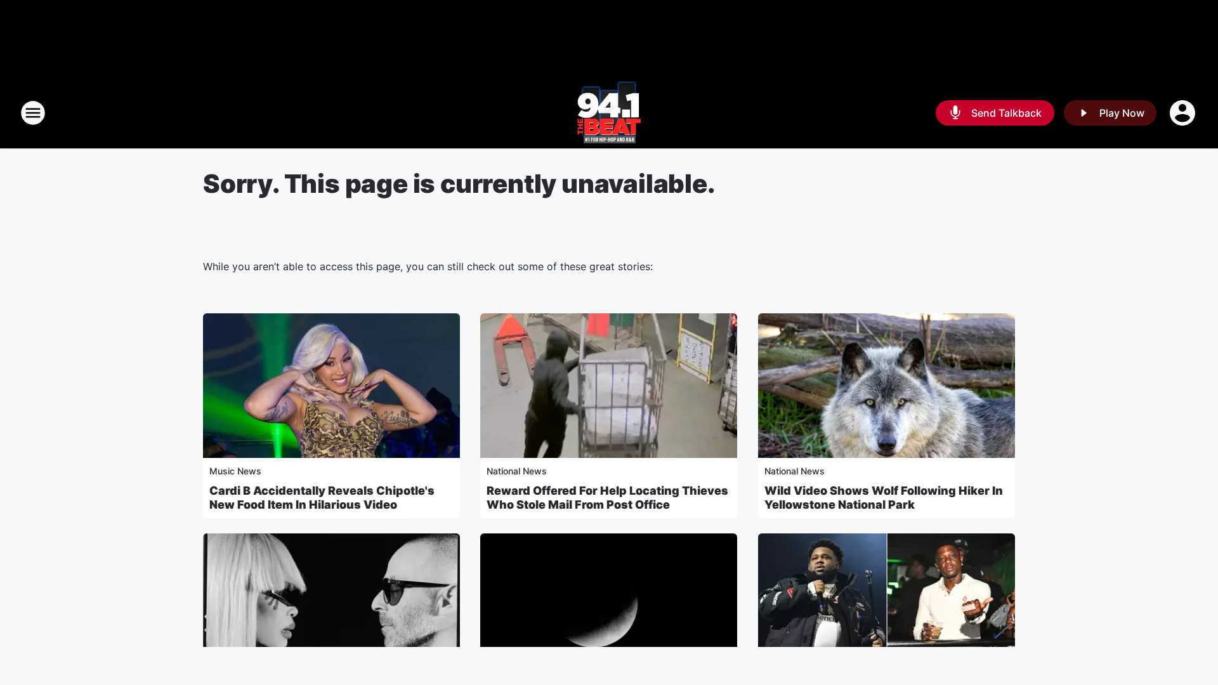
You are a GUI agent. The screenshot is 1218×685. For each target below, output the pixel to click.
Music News (235, 471)
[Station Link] (609, 113)
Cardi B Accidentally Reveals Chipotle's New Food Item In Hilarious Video (322, 497)
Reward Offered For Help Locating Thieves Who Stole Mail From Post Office (607, 497)
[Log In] (1184, 113)
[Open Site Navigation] (33, 113)
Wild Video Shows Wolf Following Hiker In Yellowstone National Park (883, 497)
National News (517, 471)
